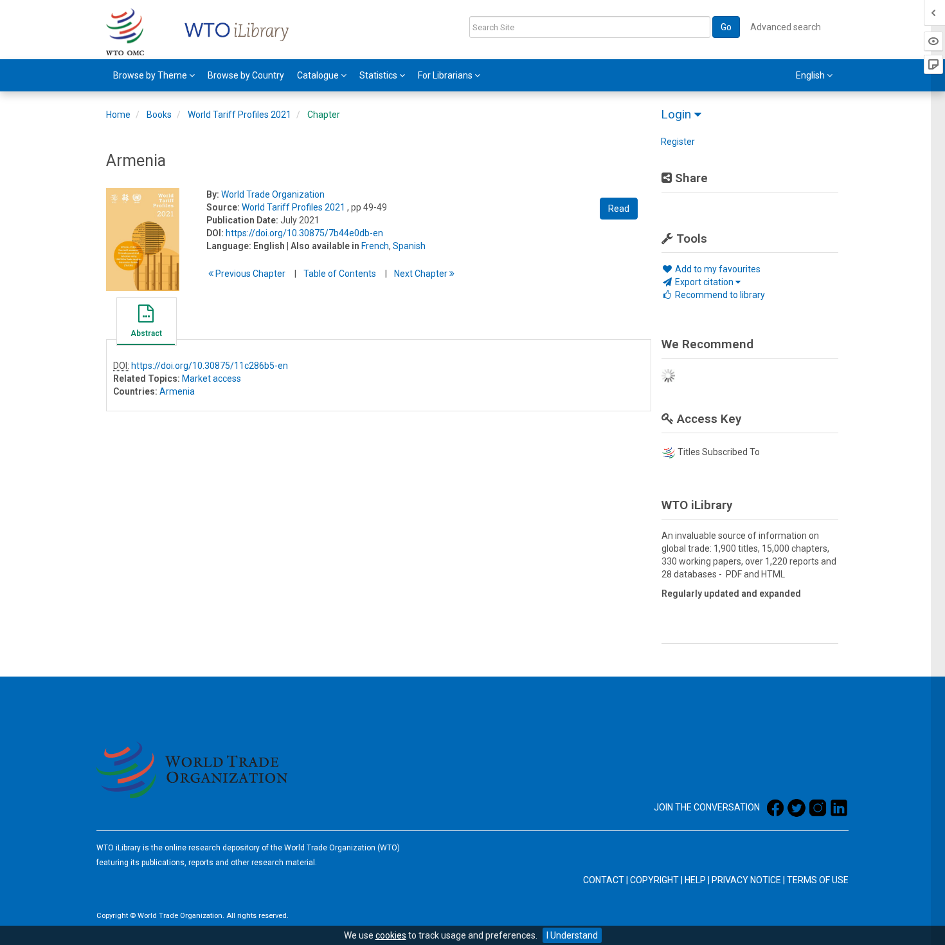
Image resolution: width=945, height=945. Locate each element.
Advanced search (785, 27)
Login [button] (677, 114)
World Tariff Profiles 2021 (239, 114)
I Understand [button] (572, 935)
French (375, 246)
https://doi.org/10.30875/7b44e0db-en (304, 233)
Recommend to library (719, 295)
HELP (695, 880)
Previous (249, 273)
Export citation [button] (704, 282)
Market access (211, 378)
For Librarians (446, 75)
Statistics (379, 75)
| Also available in (323, 246)
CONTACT (603, 880)
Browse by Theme (151, 75)
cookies (390, 935)
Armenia (177, 391)
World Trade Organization (273, 194)
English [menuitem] (811, 75)
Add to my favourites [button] (716, 269)
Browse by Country (246, 75)
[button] (146, 323)
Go (726, 27)
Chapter (323, 114)
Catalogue (319, 75)
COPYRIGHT (654, 880)
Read (618, 208)
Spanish (409, 246)
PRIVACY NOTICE (746, 880)
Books (159, 114)
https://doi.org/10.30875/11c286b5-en (209, 365)
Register (678, 141)
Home (118, 114)
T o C (339, 273)
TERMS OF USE (818, 880)
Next (421, 273)
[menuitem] (154, 75)
